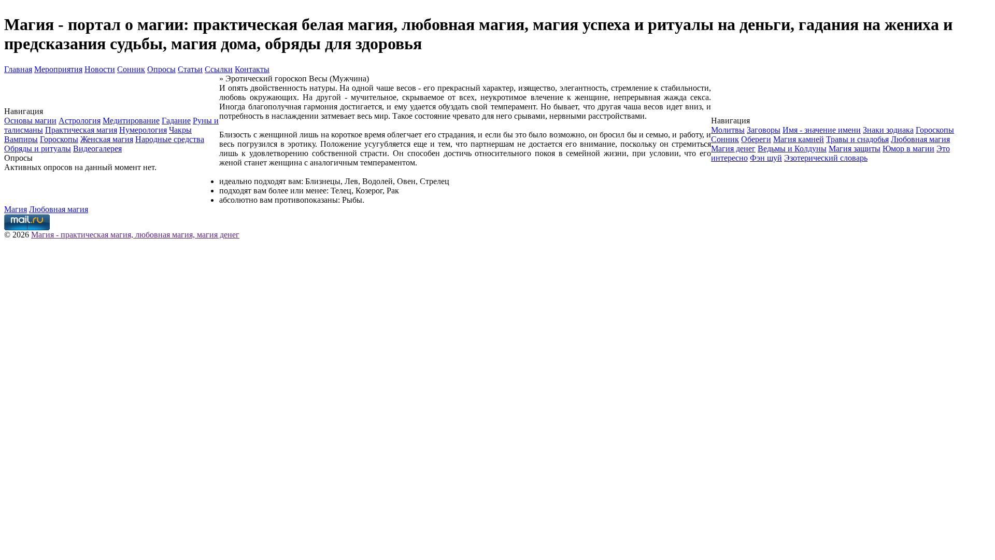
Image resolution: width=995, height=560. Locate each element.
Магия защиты (854, 148)
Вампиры (21, 139)
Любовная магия (920, 139)
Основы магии (30, 120)
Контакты (252, 69)
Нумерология (143, 129)
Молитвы (728, 129)
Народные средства (169, 139)
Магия (15, 209)
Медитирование (131, 120)
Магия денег (733, 148)
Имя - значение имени (822, 129)
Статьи (190, 69)
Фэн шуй (766, 157)
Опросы (161, 69)
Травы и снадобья (857, 139)
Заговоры (763, 129)
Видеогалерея (97, 148)
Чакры (180, 129)
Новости (99, 69)
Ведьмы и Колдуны (792, 148)
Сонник (131, 69)
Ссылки (219, 69)
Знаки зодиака (888, 129)
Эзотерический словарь (826, 157)
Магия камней (798, 139)
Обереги (756, 139)
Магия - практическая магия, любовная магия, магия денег (135, 234)
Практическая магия (81, 129)
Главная (18, 69)
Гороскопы (59, 139)
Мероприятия (58, 69)
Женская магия (106, 139)
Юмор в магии (908, 148)
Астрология (80, 120)
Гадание (176, 120)
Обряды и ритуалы (37, 148)
